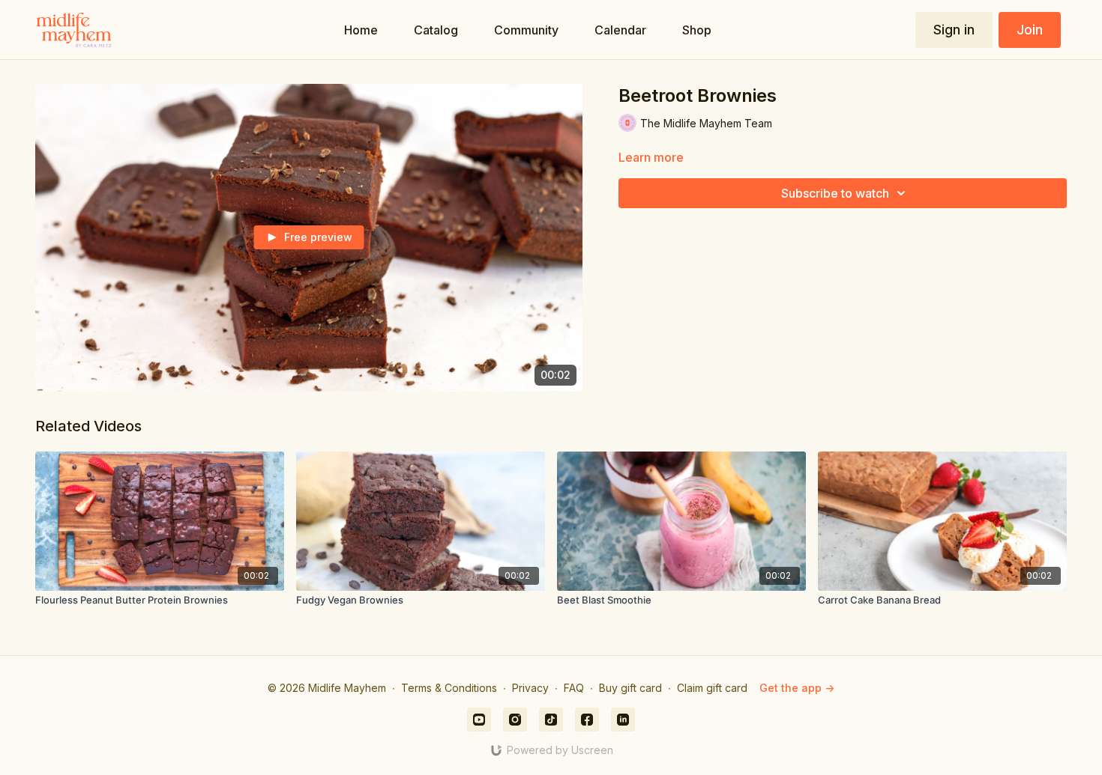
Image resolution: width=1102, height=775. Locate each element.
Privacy (530, 687)
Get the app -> (796, 687)
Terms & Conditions (449, 687)
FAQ (574, 687)
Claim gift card (712, 687)
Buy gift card (630, 687)
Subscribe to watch (835, 193)
